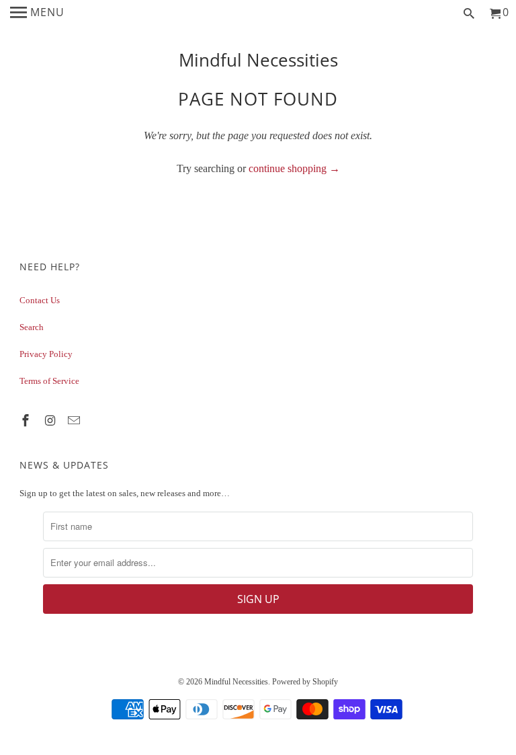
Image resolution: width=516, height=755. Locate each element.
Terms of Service (49, 381)
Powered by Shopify (305, 681)
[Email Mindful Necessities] (75, 421)
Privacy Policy (46, 354)
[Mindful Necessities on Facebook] (26, 421)
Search (31, 327)
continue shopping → (294, 168)
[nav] (37, 13)
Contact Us (39, 300)
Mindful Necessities (258, 60)
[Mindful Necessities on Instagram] (51, 421)
